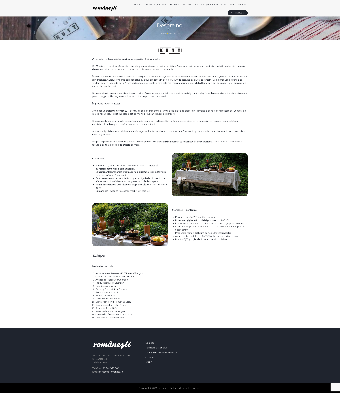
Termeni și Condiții (156, 347)
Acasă (163, 33)
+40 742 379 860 (110, 368)
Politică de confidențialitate (161, 352)
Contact (150, 357)
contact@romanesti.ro (111, 372)
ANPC (148, 362)
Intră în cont (240, 13)
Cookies (149, 343)
